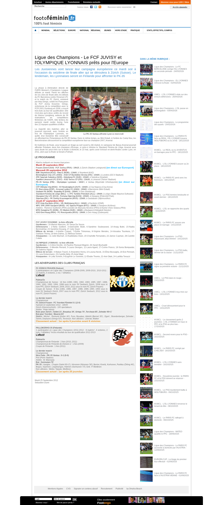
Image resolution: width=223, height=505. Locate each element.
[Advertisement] (91, 44)
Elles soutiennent (106, 499)
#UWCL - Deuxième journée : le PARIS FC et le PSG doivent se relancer (171, 377)
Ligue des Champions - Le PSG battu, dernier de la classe (171, 251)
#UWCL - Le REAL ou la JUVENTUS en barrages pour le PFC (170, 151)
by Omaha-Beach (134, 489)
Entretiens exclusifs (91, 2)
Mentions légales (55, 489)
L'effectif (40, 275)
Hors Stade (121, 30)
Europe (72, 30)
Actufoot (38, 2)
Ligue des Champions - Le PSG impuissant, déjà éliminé (168, 237)
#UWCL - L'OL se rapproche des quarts (171, 209)
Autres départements (54, 2)
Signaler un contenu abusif (86, 489)
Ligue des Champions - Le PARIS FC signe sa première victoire (170, 265)
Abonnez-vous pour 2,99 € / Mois (175, 2)
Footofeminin (74, 2)
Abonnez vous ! (42, 502)
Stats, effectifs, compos (159, 30)
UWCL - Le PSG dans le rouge (167, 278)
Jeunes (107, 30)
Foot (104, 503)
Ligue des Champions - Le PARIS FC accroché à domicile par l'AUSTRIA (170, 446)
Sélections (59, 30)
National (84, 30)
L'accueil (35, 30)
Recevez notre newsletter (120, 7)
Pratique (135, 30)
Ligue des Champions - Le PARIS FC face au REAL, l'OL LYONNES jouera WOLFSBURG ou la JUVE (170, 138)
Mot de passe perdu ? (65, 502)
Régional (95, 30)
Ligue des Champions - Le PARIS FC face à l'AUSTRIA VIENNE (170, 474)
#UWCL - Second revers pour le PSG (170, 334)
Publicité (119, 489)
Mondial (45, 30)
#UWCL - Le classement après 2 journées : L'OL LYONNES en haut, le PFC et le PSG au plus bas (170, 322)
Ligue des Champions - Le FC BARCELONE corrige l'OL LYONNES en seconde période (170, 69)
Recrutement (106, 489)
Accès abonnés (180, 7)
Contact (154, 2)
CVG (68, 489)
